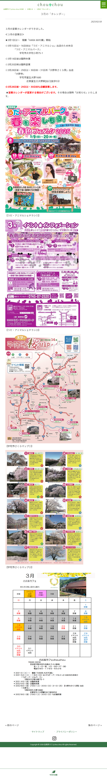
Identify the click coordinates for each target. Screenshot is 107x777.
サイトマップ (38, 732)
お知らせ (30, 9)
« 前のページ (12, 725)
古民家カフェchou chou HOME (13, 9)
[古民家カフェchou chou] (50, 4)
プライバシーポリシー (66, 732)
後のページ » (95, 725)
